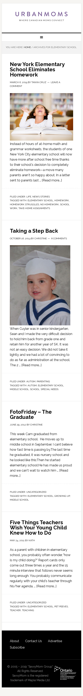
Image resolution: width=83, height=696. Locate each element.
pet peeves (61, 606)
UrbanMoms (41, 16)
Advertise (55, 641)
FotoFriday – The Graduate (31, 414)
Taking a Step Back (34, 231)
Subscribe (17, 647)
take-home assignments (34, 208)
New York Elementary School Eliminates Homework (37, 69)
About (14, 641)
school (34, 389)
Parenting (43, 381)
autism (32, 385)
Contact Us (33, 641)
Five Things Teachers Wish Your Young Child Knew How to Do (38, 527)
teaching (28, 610)
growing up (62, 496)
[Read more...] (52, 180)
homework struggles (24, 204)
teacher (15, 610)
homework (61, 200)
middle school (19, 389)
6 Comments (59, 238)
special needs (49, 389)
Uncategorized (36, 492)
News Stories (41, 196)
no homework (49, 204)
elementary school (40, 200)
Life (28, 196)
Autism (30, 381)
